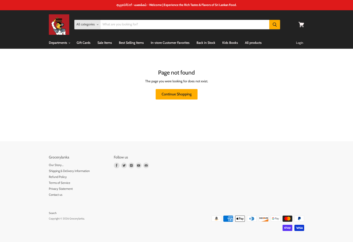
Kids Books (230, 43)
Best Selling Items (131, 43)
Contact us (55, 195)
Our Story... (56, 165)
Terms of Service (59, 183)
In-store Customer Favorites (170, 43)
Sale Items (104, 43)
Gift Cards (83, 43)
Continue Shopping (177, 94)
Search (53, 213)
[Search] (274, 24)
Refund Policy (58, 177)
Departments (58, 43)
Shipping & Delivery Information (69, 171)
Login (299, 43)
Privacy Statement (61, 189)
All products (253, 43)
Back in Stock (206, 43)
